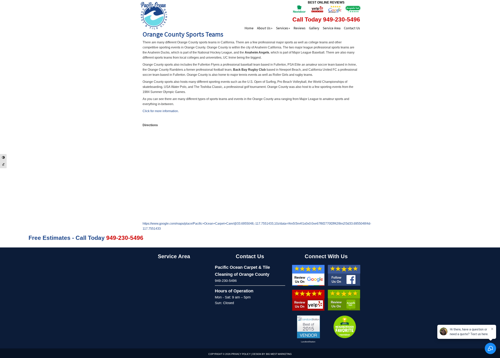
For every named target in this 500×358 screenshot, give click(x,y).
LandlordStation (308, 342)
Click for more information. (161, 111)
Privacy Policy (241, 354)
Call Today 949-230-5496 (326, 19)
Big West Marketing (279, 354)
